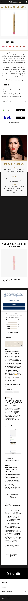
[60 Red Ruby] (13, 46)
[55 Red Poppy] (10, 46)
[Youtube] (18, 573)
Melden (16, 391)
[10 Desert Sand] (24, 46)
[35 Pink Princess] (3, 46)
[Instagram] (13, 573)
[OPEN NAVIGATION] (2, 2)
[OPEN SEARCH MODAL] (26, 2)
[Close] (25, 291)
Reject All (14, 304)
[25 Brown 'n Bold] (20, 46)
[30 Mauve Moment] (6, 46)
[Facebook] (9, 573)
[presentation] (13, 435)
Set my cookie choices (14, 300)
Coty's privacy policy (20, 296)
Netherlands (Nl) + (6, 598)
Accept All (14, 308)
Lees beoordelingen (19, 80)
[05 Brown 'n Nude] (17, 46)
